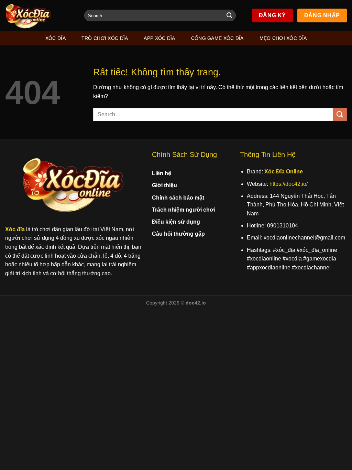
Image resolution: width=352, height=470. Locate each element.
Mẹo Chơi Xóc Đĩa (283, 38)
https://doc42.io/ (289, 184)
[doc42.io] (39, 15)
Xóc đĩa (55, 38)
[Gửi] (229, 15)
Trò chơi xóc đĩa (104, 38)
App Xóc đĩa (159, 38)
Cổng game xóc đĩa (217, 38)
